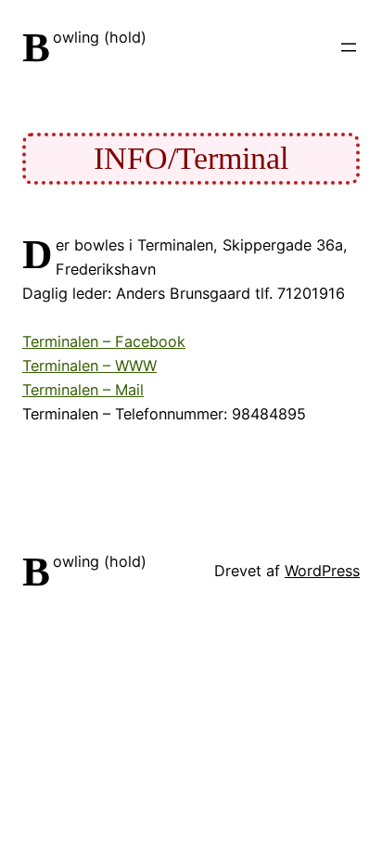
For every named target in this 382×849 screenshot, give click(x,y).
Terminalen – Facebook (103, 341)
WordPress (322, 570)
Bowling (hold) (99, 37)
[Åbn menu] (348, 47)
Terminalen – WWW (89, 365)
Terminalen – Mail (83, 389)
